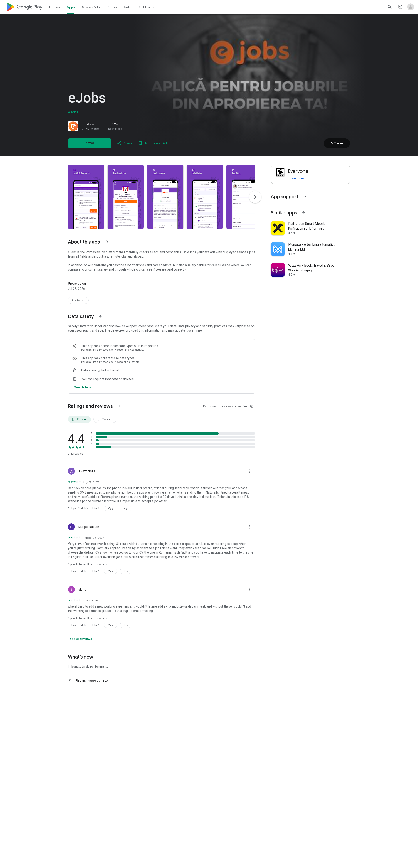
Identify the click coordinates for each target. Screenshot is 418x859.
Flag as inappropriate (88, 680)
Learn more (296, 178)
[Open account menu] (410, 7)
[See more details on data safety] (82, 387)
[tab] (54, 7)
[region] (129, 126)
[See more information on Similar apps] (303, 212)
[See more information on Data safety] (100, 316)
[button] (86, 197)
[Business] (78, 300)
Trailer (336, 143)
